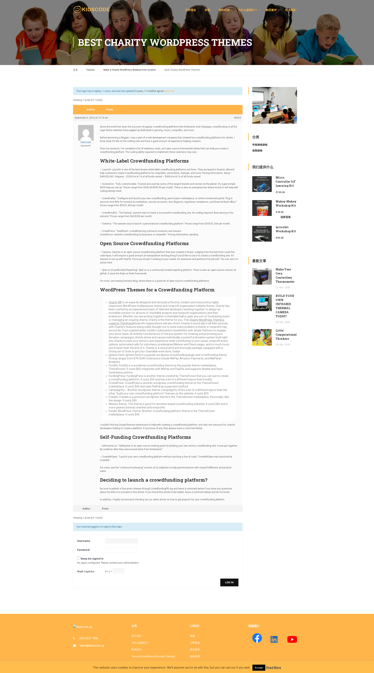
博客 (192, 635)
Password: (83, 549)
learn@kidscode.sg (92, 645)
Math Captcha (85, 571)
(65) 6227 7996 (88, 638)
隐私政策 (195, 656)
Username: (84, 540)
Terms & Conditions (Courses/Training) (153, 656)
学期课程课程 (259, 144)
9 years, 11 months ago (148, 91)
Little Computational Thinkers (286, 334)
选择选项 (285, 217)
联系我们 (290, 9)
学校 (207, 9)
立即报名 (190, 9)
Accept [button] (259, 667)
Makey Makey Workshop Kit (286, 203)
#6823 (237, 117)
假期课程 (257, 150)
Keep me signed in (92, 558)
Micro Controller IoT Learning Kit (285, 181)
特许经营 (224, 9)
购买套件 (271, 9)
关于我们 (136, 635)
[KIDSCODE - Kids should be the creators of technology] (92, 11)
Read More (273, 667)
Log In (229, 582)
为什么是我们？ (247, 9)
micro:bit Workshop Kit (286, 229)
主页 (75, 70)
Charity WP (115, 302)
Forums (90, 70)
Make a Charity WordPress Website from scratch (129, 70)
